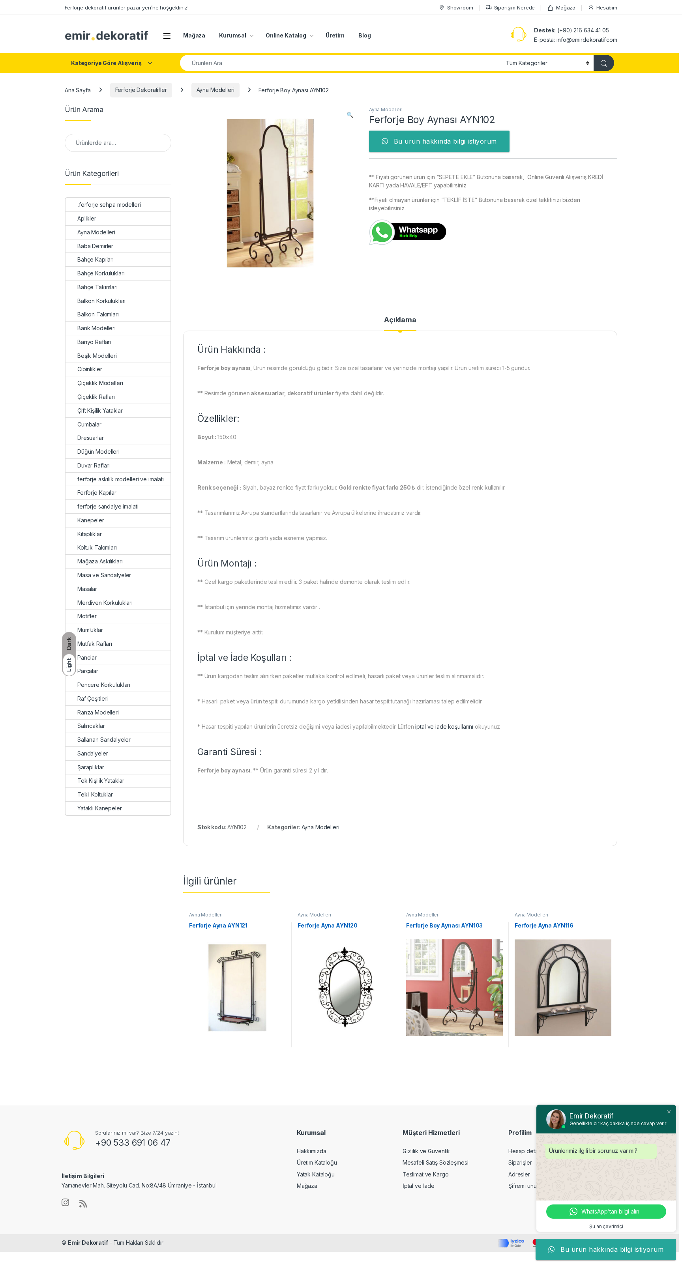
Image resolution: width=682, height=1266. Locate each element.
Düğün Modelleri (98, 451)
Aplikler (86, 218)
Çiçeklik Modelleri (100, 383)
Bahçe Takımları (97, 287)
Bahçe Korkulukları (100, 273)
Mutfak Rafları (94, 643)
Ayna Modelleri (215, 89)
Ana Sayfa (78, 89)
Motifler (87, 616)
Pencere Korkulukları (103, 684)
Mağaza (565, 7)
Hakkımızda (311, 1151)
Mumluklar (90, 629)
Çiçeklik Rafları (96, 396)
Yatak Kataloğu (316, 1174)
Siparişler (520, 1162)
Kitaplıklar (89, 534)
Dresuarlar (90, 437)
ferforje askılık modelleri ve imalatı (120, 479)
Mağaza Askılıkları (99, 561)
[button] (350, 115)
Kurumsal (232, 35)
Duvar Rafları (93, 465)
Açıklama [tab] (400, 320)
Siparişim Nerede (514, 7)
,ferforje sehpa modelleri (109, 204)
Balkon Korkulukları (101, 300)
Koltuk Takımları (97, 547)
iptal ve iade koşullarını (444, 726)
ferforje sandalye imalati (108, 506)
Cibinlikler (89, 369)
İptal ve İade (419, 1185)
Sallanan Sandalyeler (104, 739)
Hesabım (606, 7)
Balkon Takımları (98, 314)
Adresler (519, 1174)
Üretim (335, 35)
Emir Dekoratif (88, 1242)
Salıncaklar (91, 725)
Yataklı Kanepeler (99, 808)
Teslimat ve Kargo (426, 1174)
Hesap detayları (528, 1151)
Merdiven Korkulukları (105, 602)
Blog (364, 35)
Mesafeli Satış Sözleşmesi (435, 1162)
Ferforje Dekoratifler (141, 89)
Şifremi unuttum (527, 1185)
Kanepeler (90, 520)
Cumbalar (89, 424)
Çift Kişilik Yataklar (100, 410)
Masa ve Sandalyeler (104, 575)
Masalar (87, 588)
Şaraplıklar (90, 767)
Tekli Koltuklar (95, 794)
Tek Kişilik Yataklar (100, 780)
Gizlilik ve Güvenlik (426, 1151)
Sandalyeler (92, 753)
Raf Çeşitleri (92, 698)
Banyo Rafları (94, 341)
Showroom (460, 7)
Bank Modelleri (96, 328)
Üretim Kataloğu (317, 1162)
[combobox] (341, 63)
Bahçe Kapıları (95, 259)
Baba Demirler (95, 246)
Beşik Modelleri (97, 355)
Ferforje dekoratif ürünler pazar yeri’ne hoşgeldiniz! (127, 7)
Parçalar (87, 671)
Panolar (87, 657)
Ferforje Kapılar (96, 492)
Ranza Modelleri (98, 712)
